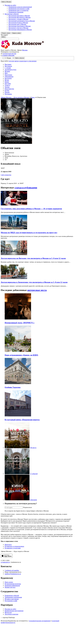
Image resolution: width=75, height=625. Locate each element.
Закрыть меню (16, 33)
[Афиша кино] (17, 500)
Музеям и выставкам (12, 599)
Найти (3, 37)
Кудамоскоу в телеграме (13, 548)
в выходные (23, 61)
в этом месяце (32, 61)
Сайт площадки (6, 175)
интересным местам (9, 53)
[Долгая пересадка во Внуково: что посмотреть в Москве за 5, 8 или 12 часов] (14, 254)
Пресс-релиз (9, 582)
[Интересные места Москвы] (17, 447)
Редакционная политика (13, 584)
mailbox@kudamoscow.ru (13, 574)
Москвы (25, 50)
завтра (16, 61)
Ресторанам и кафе (11, 601)
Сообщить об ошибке (12, 570)
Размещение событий (12, 595)
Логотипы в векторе (11, 614)
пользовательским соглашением (39, 621)
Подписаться (27, 507)
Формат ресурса (10, 587)
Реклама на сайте (10, 609)
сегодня (11, 61)
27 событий (34, 474)
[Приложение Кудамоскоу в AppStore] (6, 557)
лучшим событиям (8, 55)
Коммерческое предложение (14, 611)
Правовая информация (12, 585)
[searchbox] (37, 37)
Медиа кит (8, 612)
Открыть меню (6, 33)
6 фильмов (33, 500)
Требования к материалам (13, 597)
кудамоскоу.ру (5, 562)
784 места (33, 447)
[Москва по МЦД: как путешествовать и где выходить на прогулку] (14, 229)
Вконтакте (8, 544)
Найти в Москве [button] (6, 2)
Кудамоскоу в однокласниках (14, 546)
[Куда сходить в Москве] (22, 48)
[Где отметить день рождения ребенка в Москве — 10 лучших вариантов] (14, 205)
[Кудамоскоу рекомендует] (17, 474)
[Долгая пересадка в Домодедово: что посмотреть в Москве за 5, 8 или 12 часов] (14, 278)
